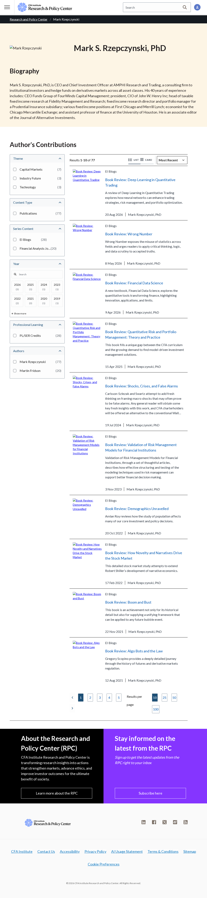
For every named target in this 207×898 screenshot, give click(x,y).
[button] (134, 160)
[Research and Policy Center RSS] (186, 822)
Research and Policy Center (29, 19)
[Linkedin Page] (144, 822)
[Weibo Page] (175, 822)
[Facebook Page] (154, 822)
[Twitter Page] (165, 822)
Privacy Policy (95, 851)
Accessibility (70, 851)
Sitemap (189, 851)
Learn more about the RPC (57, 793)
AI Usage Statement (127, 851)
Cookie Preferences (103, 864)
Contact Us (46, 851)
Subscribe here (150, 793)
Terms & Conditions (163, 851)
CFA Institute (22, 851)
